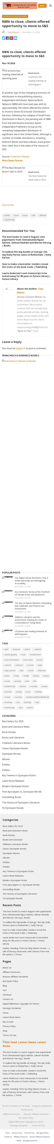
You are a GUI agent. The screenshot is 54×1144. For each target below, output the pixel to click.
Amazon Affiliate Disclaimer (15, 976)
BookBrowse (35, 654)
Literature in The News (20, 1106)
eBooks (6, 759)
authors (38, 649)
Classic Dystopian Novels (15, 748)
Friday (16, 676)
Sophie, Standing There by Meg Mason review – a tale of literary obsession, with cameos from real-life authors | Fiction (26, 951)
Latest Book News (11, 1017)
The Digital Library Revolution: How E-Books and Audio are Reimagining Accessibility (32, 581)
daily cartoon (10, 670)
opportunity (9, 219)
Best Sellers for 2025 (13, 721)
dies (22, 670)
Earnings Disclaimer (12, 1008)
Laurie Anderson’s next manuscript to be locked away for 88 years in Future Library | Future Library (26, 276)
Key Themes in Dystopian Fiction (19, 775)
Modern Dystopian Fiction (15, 786)
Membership (10, 686)
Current (30, 665)
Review (7, 697)
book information (12, 660)
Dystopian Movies (11, 753)
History (36, 676)
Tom (18, 702)
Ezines (31, 670)
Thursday (8, 702)
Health (26, 676)
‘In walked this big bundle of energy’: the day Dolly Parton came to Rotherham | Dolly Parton (26, 254)
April (6, 649)
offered (43, 215)
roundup (18, 697)
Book (23, 654)
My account (8, 1021)
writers (30, 707)
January (18, 681)
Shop (5, 1030)
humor (46, 676)
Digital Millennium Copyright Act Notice (21, 1003)
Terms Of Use (9, 1035)
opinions (8, 691)
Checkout (7, 994)
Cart (5, 990)
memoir (23, 686)
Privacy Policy (9, 1026)
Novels (44, 686)
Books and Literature (13, 737)
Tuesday (27, 702)
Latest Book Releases (13, 780)
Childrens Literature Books (16, 742)
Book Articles (9, 732)
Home (6, 1012)
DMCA (19, 1141)
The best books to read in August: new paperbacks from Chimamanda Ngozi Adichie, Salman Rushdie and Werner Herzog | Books (26, 241)
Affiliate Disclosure (11, 972)
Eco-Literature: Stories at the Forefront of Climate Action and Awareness (32, 593)
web (37, 702)
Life (35, 681)
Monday (33, 686)
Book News (28, 660)
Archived (16, 649)
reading (38, 691)
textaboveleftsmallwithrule (37, 697)
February (42, 670)
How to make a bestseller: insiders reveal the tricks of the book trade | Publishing (25, 265)
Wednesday (10, 707)
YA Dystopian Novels (13, 807)
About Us (7, 967)
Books (40, 660)
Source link (8, 204)
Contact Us (8, 999)
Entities (6, 764)
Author (27, 649)
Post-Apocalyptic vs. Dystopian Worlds (22, 791)
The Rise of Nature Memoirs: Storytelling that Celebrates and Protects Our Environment (33, 606)
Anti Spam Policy (10, 981)
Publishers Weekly (19, 156)
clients (7, 215)
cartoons (19, 665)
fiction (7, 676)
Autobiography (11, 654)
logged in (20, 348)
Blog (5, 985)
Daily (40, 665)
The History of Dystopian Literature (20, 802)
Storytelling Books (11, 797)
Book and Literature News (15, 16)
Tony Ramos (13, 32)
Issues (7, 681)
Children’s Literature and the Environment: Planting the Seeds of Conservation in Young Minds (30, 620)
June (27, 681)
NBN (33, 215)
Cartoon (8, 665)
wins (21, 707)
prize (28, 691)
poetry (19, 691)
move (25, 215)
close (16, 215)
